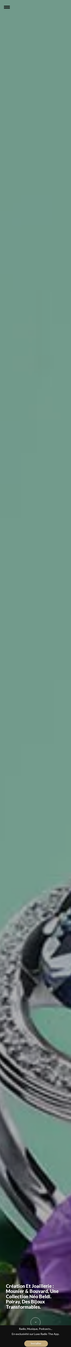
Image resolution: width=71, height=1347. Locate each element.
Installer (36, 1343)
